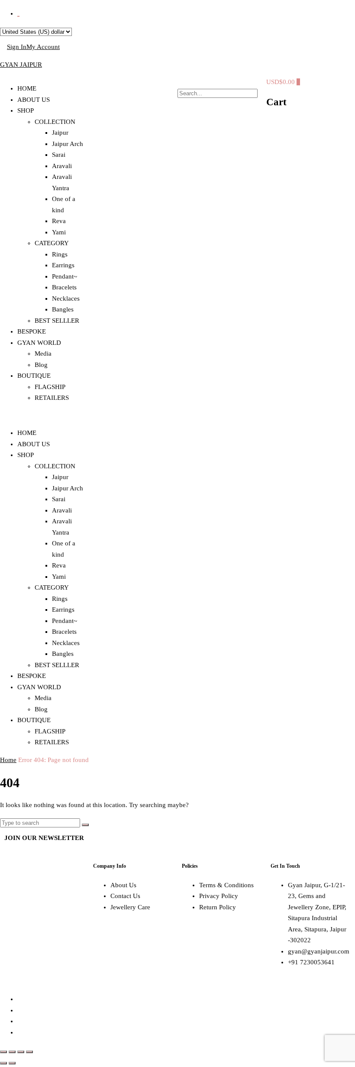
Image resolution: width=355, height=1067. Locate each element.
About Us (123, 885)
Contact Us (125, 895)
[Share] (20, 1052)
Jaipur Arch (67, 143)
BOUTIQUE (34, 375)
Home (8, 759)
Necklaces (66, 298)
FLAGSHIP (50, 386)
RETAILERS (52, 397)
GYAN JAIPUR (21, 64)
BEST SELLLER (57, 320)
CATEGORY (52, 243)
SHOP (25, 110)
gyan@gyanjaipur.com (318, 951)
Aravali (62, 165)
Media (43, 353)
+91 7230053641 (311, 962)
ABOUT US (33, 99)
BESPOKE (31, 331)
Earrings (63, 265)
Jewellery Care (130, 907)
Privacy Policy (218, 895)
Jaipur (60, 132)
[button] (44, 416)
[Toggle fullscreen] (12, 1052)
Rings (60, 254)
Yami (59, 232)
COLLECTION (55, 121)
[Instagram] (38, 895)
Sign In (16, 46)
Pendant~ (64, 276)
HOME (26, 88)
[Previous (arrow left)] (3, 1063)
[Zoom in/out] (3, 1052)
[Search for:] (41, 822)
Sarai (58, 154)
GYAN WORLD (39, 342)
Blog (41, 364)
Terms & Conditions (226, 885)
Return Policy (217, 907)
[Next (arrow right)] (12, 1063)
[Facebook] (15, 895)
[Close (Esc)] (29, 1052)
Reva (59, 220)
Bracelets (64, 287)
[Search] (85, 825)
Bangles (63, 309)
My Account (43, 46)
